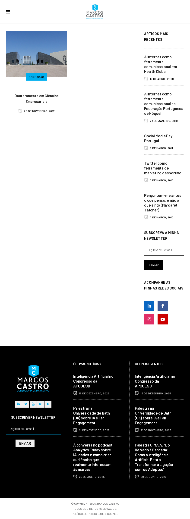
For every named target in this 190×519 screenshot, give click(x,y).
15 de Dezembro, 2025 (93, 393)
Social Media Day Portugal (158, 138)
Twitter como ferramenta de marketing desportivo (162, 168)
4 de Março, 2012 (161, 180)
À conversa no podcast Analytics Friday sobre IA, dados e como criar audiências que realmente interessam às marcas (93, 457)
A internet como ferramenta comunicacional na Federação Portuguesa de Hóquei (163, 103)
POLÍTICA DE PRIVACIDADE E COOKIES (95, 513)
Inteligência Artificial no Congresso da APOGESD (93, 381)
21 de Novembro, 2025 (94, 430)
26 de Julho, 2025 (91, 476)
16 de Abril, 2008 (161, 78)
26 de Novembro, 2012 (39, 111)
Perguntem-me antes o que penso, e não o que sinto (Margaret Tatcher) (162, 202)
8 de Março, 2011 (161, 148)
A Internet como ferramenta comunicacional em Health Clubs (160, 64)
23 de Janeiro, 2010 (163, 120)
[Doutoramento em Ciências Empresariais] (36, 53)
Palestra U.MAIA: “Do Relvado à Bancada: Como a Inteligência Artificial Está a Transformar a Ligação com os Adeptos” (154, 457)
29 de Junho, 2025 (153, 476)
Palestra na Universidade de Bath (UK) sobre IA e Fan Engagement (91, 415)
